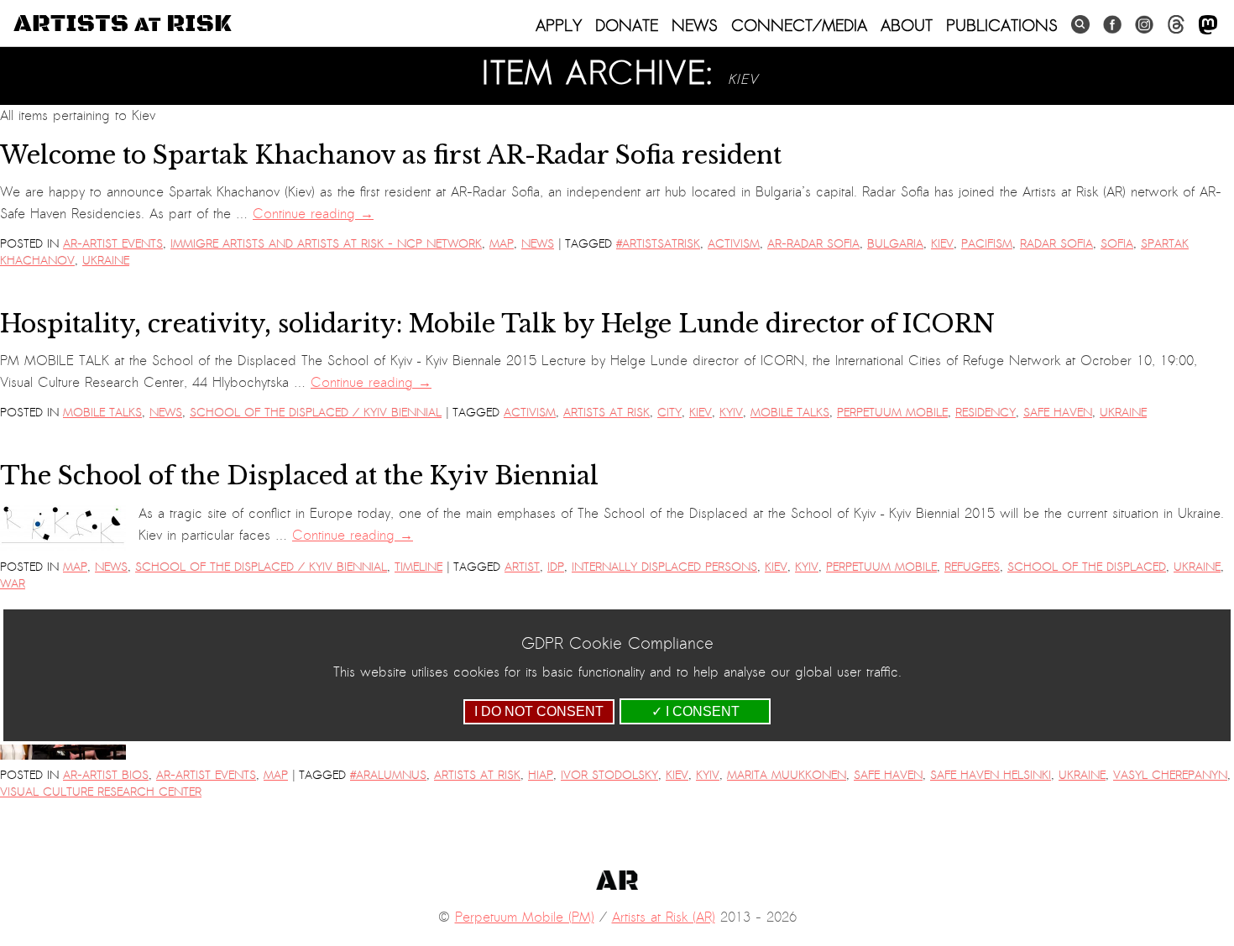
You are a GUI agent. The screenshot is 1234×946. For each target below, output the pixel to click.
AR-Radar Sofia (813, 244)
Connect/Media (799, 25)
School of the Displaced (1086, 567)
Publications (1002, 25)
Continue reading (313, 214)
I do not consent (539, 711)
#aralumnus (388, 775)
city (669, 412)
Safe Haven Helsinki (990, 775)
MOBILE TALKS (102, 412)
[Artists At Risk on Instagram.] (1144, 24)
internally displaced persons (664, 567)
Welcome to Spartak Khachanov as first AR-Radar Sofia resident (391, 155)
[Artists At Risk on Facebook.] (1112, 24)
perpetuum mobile (892, 412)
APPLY (559, 25)
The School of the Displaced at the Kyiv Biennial (299, 476)
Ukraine (105, 260)
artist (522, 567)
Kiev (942, 244)
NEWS (695, 25)
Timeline (418, 567)
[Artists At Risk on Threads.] (1176, 24)
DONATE (626, 25)
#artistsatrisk (658, 244)
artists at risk (606, 412)
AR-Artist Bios (106, 775)
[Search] (1080, 24)
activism (734, 244)
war (12, 584)
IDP (555, 567)
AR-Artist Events (113, 244)
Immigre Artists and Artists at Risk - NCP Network (326, 244)
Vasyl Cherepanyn (1170, 775)
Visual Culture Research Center (100, 792)
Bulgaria (895, 244)
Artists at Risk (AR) (663, 917)
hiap (540, 775)
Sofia (1117, 244)
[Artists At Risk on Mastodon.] (1208, 25)
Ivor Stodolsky (609, 775)
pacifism (986, 244)
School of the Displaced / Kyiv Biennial (316, 412)
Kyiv (731, 412)
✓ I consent (695, 711)
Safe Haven (1057, 412)
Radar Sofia (1056, 244)
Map (501, 244)
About (907, 25)
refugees (972, 567)
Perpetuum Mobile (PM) (524, 917)
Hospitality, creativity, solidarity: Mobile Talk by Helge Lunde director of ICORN (497, 324)
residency (985, 412)
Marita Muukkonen (786, 775)
